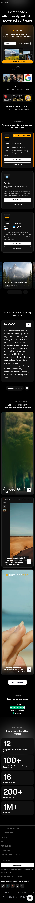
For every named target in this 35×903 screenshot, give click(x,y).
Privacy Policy (7, 872)
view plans (10, 43)
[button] (18, 68)
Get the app (17, 248)
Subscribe (17, 865)
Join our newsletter (10, 855)
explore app (24, 43)
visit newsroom (17, 682)
